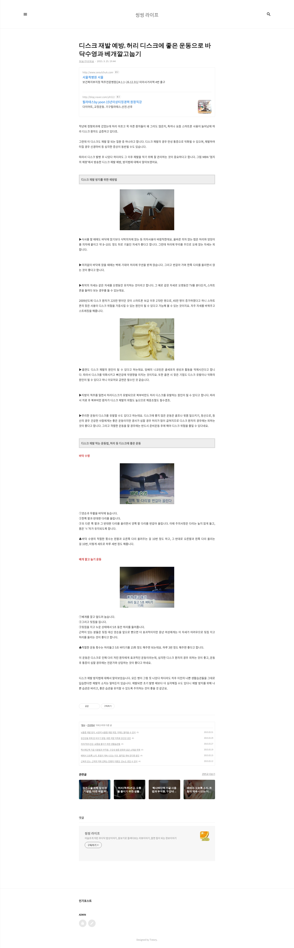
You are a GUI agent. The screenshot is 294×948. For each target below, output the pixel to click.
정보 (83, 725)
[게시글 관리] (96, 706)
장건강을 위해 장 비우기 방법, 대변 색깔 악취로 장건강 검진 (106, 738)
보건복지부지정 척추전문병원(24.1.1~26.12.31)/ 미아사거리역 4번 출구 (124, 82)
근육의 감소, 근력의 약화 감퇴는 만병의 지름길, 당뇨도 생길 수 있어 (109, 761)
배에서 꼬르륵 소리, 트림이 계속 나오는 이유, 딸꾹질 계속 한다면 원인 (110, 755)
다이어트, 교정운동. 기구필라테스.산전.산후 (108, 106)
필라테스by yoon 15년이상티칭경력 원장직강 (112, 102)
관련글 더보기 (208, 774)
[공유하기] (92, 706)
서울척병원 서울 (93, 77)
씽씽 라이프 (92, 833)
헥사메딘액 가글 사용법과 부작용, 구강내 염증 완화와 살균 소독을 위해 (110, 749)
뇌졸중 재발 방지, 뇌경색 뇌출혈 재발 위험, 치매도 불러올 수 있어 (108, 732)
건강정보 (91, 725)
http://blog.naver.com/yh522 (99, 97)
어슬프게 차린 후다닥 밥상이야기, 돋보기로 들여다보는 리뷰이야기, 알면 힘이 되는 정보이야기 (131, 838)
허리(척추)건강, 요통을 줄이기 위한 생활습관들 (100, 744)
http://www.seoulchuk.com (98, 72)
